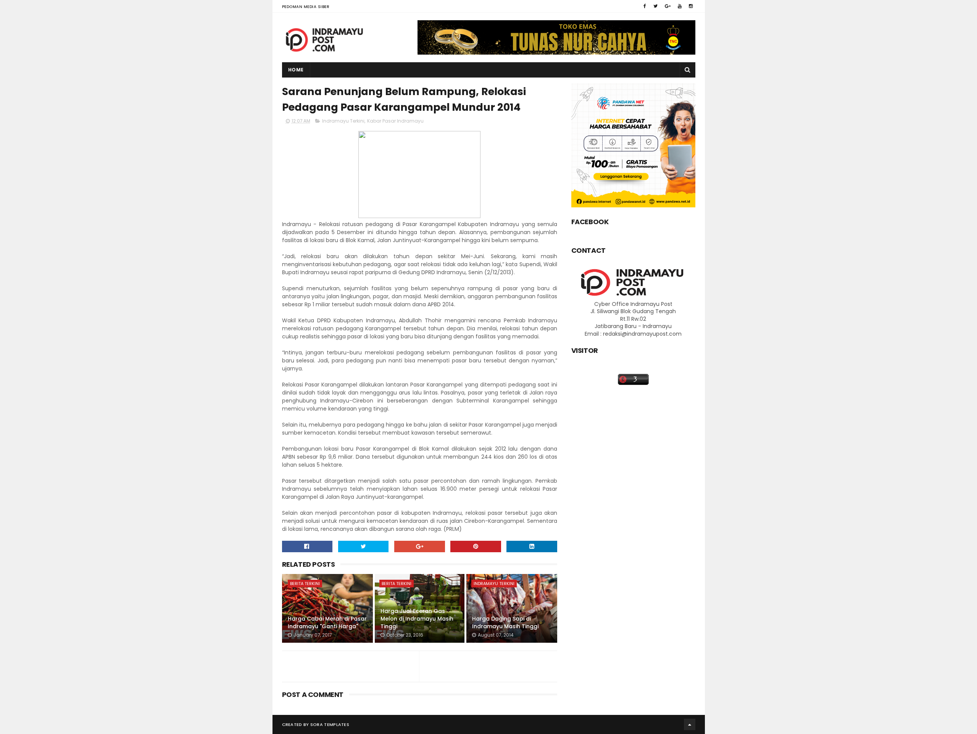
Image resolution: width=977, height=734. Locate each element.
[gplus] (667, 6)
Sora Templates (329, 724)
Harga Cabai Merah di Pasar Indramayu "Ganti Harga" (327, 622)
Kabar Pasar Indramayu (395, 121)
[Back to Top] (689, 724)
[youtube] (679, 6)
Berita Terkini (305, 583)
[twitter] (655, 6)
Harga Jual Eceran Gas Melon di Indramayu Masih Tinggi (416, 618)
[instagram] (690, 6)
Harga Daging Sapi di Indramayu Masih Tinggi (505, 622)
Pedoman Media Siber (306, 7)
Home (296, 69)
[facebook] (645, 6)
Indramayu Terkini (343, 121)
